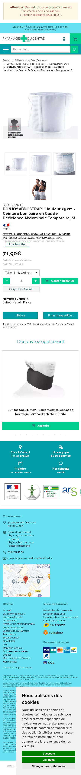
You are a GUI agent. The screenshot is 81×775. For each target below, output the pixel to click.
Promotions (9, 634)
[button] (21, 272)
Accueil (7, 60)
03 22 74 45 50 (16, 552)
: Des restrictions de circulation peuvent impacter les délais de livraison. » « (41, 11)
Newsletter (9, 641)
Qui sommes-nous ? (14, 613)
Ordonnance (10, 620)
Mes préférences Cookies (16, 658)
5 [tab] (38, 434)
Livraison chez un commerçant (60, 617)
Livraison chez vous (54, 613)
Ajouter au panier (62, 280)
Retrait (20, 454)
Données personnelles (15, 651)
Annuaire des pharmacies (17, 667)
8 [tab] (55, 434)
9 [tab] (60, 434)
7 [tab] (49, 434)
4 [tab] (32, 434)
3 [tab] (26, 434)
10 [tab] (66, 434)
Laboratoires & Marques (16, 630)
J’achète (43, 425)
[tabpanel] (40, 390)
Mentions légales (12, 648)
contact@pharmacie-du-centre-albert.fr (30, 558)
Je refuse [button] (49, 759)
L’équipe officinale (12, 617)
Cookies (7, 654)
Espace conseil (11, 637)
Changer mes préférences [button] (48, 766)
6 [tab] (43, 434)
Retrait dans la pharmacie (57, 610)
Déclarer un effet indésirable (19, 624)
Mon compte (10, 661)
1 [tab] (15, 434)
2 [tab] (21, 434)
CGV (5, 644)
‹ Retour (20, 315)
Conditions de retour (54, 620)
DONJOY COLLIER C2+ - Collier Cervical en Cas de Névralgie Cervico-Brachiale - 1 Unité (40, 412)
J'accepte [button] (49, 753)
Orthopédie (20, 60)
